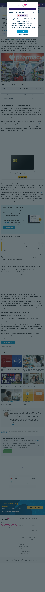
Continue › (22, 31)
